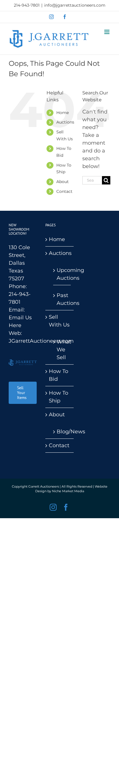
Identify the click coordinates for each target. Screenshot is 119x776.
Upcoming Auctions (62, 274)
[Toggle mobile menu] (107, 32)
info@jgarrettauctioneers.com (74, 5)
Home (62, 112)
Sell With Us (59, 321)
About (62, 181)
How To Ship (58, 397)
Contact (64, 191)
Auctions (65, 122)
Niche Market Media (68, 491)
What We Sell (62, 350)
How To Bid (58, 375)
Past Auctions (62, 299)
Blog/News (62, 431)
